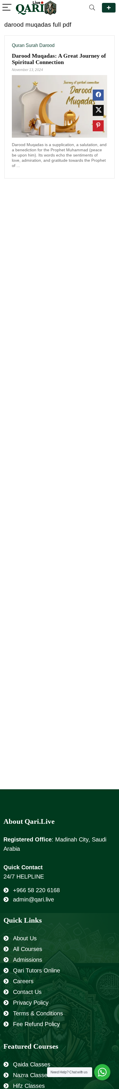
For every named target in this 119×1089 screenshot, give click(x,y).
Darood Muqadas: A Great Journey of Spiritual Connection (59, 58)
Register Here (109, 7)
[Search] (92, 7)
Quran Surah (25, 45)
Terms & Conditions (38, 1013)
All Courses (27, 949)
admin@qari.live (33, 899)
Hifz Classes (29, 1086)
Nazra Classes (31, 1075)
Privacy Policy (31, 1002)
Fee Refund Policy (36, 1024)
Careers (23, 981)
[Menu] (7, 7)
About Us (25, 938)
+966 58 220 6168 (36, 890)
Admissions (27, 960)
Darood (47, 45)
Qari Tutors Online (36, 970)
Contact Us (27, 992)
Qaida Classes (31, 1064)
